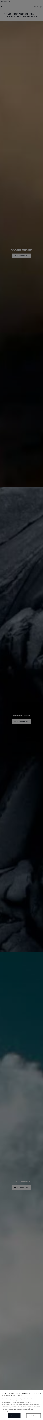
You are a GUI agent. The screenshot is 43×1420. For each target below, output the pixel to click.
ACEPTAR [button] (14, 1415)
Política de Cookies (25, 1406)
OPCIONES (33, 1415)
